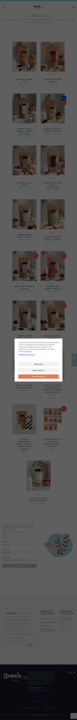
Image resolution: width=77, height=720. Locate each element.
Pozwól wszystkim (38, 377)
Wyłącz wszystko (39, 370)
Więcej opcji (38, 364)
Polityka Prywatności (26, 354)
